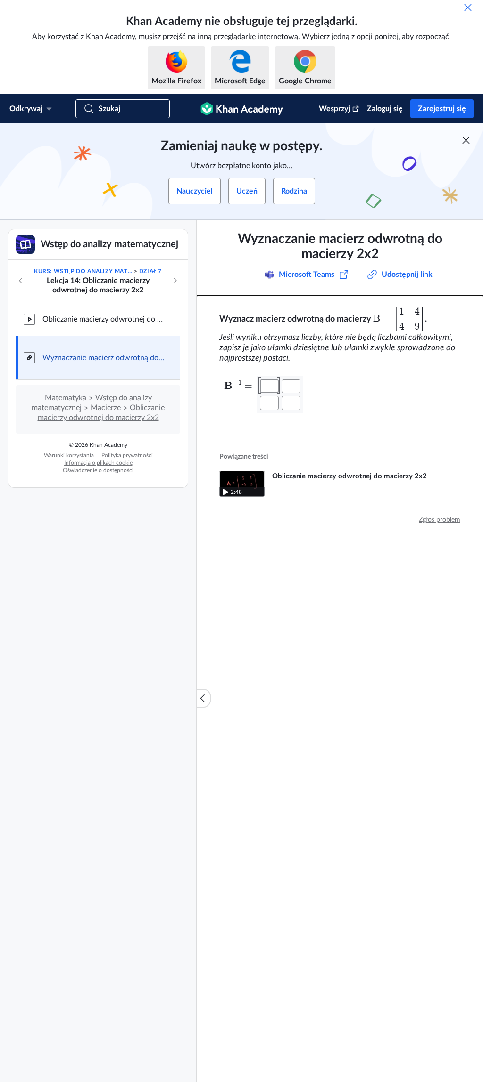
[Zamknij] (467, 7)
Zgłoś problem (439, 520)
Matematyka (65, 398)
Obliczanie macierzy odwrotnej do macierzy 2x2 (103, 319)
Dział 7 (150, 271)
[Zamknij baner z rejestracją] (466, 140)
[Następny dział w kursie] (175, 280)
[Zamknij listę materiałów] (203, 698)
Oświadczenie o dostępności (98, 470)
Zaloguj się (385, 109)
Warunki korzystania (69, 455)
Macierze (106, 408)
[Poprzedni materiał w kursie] (20, 280)
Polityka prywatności (127, 455)
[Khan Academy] (241, 109)
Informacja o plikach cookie (98, 463)
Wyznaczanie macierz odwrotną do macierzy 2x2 (103, 358)
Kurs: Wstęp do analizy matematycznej (83, 271)
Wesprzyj (334, 109)
